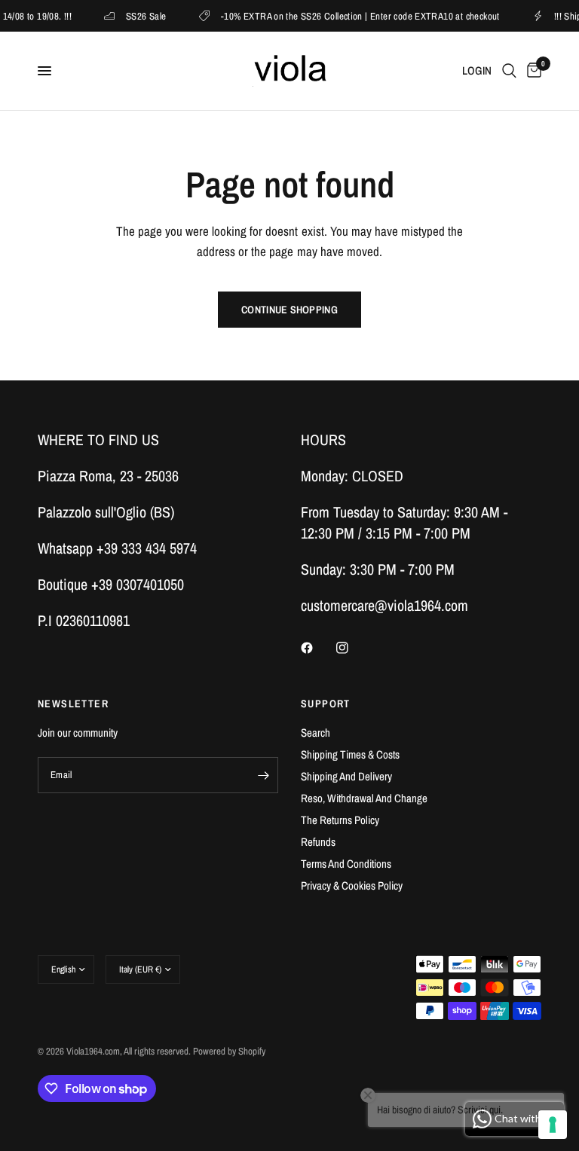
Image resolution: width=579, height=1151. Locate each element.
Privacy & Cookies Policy (352, 885)
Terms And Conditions (346, 864)
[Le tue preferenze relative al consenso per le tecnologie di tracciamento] (552, 1124)
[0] (531, 71)
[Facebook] (317, 647)
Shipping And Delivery (346, 776)
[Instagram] (352, 647)
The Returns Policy (340, 820)
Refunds (318, 842)
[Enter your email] (263, 775)
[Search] (509, 71)
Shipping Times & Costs (350, 754)
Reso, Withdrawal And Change (364, 798)
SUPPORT (326, 703)
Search (315, 732)
